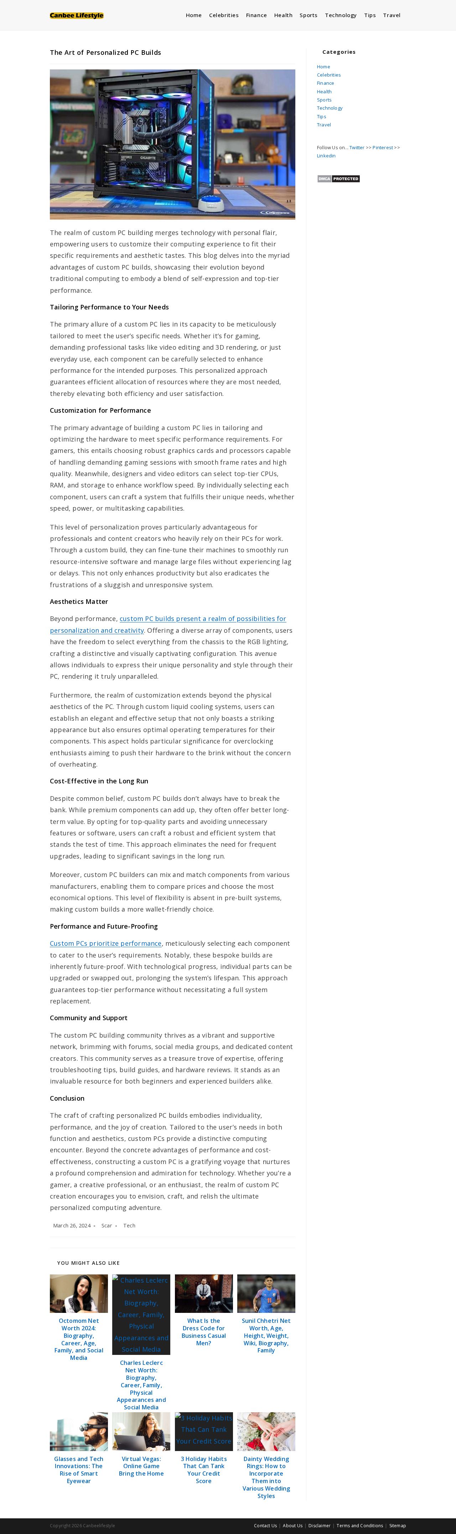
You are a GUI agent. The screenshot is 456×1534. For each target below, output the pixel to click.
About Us (292, 1526)
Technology (330, 108)
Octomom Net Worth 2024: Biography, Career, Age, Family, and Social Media (79, 1339)
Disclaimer (320, 1526)
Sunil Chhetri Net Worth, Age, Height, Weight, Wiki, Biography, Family (266, 1335)
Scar (107, 1225)
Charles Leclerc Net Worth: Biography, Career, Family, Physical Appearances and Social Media (141, 1385)
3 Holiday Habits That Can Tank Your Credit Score (204, 1470)
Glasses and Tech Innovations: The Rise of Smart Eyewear (78, 1470)
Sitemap (397, 1526)
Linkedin (326, 155)
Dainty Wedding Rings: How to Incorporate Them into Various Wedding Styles (266, 1477)
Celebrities (329, 75)
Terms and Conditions (360, 1526)
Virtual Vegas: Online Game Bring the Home (141, 1466)
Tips (321, 116)
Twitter (356, 147)
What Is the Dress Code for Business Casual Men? (204, 1332)
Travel (324, 124)
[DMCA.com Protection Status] (338, 178)
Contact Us (265, 1526)
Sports (324, 99)
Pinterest (383, 147)
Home (323, 66)
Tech (129, 1225)
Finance (325, 83)
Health (324, 91)
